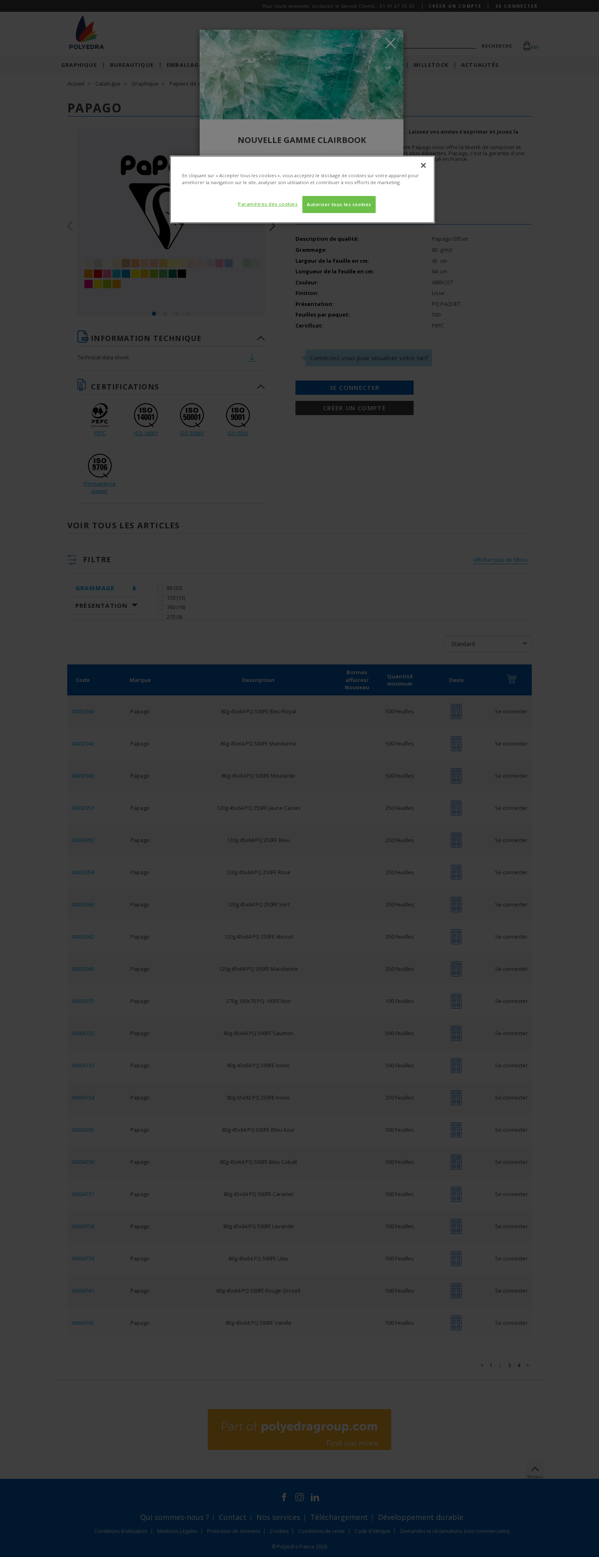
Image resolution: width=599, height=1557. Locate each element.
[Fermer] (423, 165)
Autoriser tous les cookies (339, 204)
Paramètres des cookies (268, 204)
